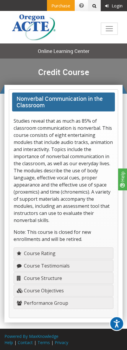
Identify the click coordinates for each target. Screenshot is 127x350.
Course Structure (42, 278)
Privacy (61, 342)
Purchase (60, 6)
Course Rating (39, 253)
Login (117, 6)
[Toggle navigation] (109, 28)
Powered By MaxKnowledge (31, 336)
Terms (44, 342)
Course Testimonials (46, 265)
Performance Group (45, 303)
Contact (25, 342)
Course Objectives (43, 290)
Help (122, 177)
